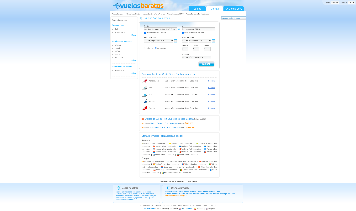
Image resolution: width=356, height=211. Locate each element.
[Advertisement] (232, 63)
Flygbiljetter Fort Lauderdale (177, 173)
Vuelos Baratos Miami (195, 194)
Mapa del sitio (192, 181)
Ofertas (215, 8)
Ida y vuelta (161, 48)
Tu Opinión (180, 181)
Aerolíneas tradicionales (122, 66)
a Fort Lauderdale (154, 143)
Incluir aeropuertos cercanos (156, 33)
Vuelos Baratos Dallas (174, 192)
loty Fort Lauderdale (166, 170)
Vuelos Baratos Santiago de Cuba (220, 194)
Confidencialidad (209, 205)
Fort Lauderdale (154, 161)
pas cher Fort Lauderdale (195, 164)
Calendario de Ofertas (132, 14)
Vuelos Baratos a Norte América (154, 14)
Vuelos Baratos (117, 14)
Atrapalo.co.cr (120, 32)
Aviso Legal (196, 205)
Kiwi (116, 29)
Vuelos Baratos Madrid (175, 194)
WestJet (118, 54)
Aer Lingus (119, 57)
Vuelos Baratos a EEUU (175, 14)
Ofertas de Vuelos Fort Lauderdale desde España (169, 119)
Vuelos (197, 8)
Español (199, 209)
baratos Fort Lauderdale (195, 170)
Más (133, 35)
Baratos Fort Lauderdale (167, 164)
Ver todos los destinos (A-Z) (176, 196)
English (212, 209)
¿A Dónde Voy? (233, 8)
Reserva (211, 81)
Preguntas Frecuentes (166, 181)
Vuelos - (161, 123)
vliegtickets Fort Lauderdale (179, 167)
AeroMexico (119, 70)
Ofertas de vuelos (180, 188)
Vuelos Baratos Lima (211, 192)
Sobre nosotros (130, 188)
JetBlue (117, 51)
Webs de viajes (118, 25)
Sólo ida (150, 48)
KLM (150, 95)
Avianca (118, 45)
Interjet (117, 48)
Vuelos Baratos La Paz (193, 192)
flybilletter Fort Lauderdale (183, 161)
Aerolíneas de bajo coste (122, 41)
